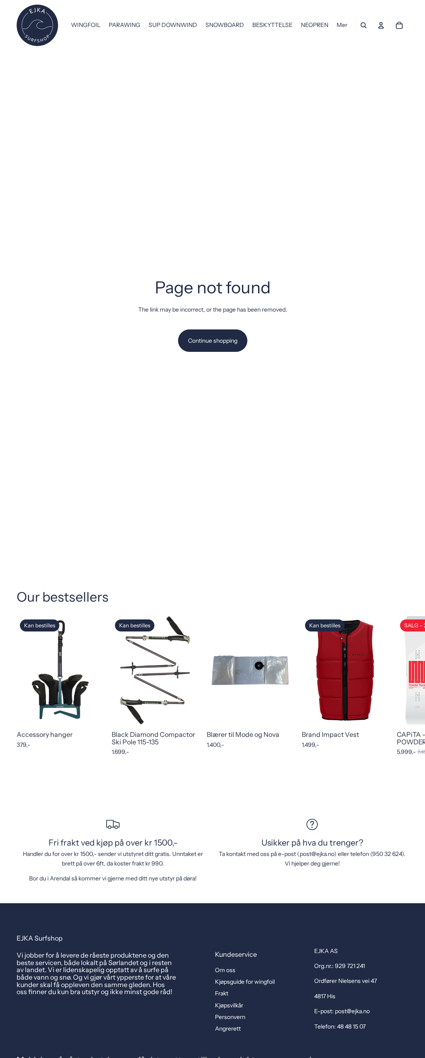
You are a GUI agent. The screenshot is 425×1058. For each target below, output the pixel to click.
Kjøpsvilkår (229, 1005)
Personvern (230, 1017)
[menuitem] (342, 25)
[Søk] (363, 25)
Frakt (221, 993)
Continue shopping (212, 340)
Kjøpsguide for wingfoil (245, 981)
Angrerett (228, 1028)
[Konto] (381, 25)
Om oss (225, 970)
